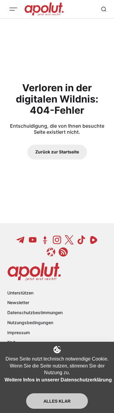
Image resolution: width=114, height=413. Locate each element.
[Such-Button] (104, 9)
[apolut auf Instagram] (57, 239)
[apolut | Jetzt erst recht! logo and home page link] (34, 272)
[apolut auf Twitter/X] (69, 239)
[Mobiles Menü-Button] (13, 9)
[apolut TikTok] (81, 239)
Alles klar (57, 401)
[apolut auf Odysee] (51, 252)
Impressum (18, 332)
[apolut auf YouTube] (32, 239)
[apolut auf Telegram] (20, 239)
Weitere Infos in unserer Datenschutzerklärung (58, 379)
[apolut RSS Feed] (63, 252)
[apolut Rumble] (93, 239)
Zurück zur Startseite (57, 151)
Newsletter (18, 302)
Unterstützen (20, 292)
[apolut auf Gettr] (45, 239)
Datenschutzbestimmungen (35, 312)
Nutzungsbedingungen (30, 322)
